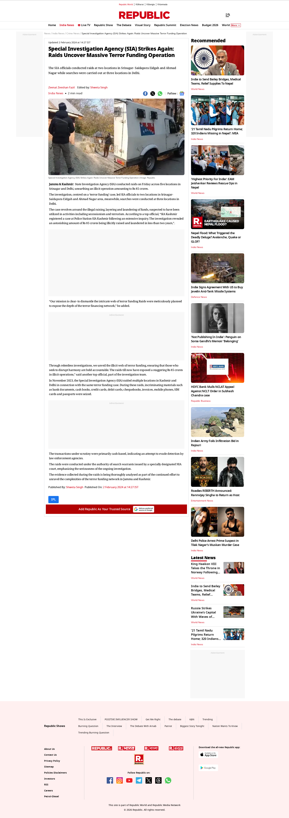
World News (197, 89)
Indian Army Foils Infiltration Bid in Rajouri (215, 443)
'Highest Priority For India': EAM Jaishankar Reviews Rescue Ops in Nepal (214, 183)
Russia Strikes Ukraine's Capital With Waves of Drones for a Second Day (206, 616)
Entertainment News (202, 501)
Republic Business (201, 401)
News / (48, 33)
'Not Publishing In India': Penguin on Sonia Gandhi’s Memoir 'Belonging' (216, 339)
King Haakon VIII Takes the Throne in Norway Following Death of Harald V (205, 570)
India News (55, 93)
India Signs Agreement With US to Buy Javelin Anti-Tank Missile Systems (217, 289)
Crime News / (73, 33)
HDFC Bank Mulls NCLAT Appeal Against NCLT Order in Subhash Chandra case (212, 391)
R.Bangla (151, 4)
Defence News (199, 297)
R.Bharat (140, 4)
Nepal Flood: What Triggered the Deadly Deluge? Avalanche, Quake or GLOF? (216, 237)
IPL (53, 499)
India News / (59, 33)
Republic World (126, 4)
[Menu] (226, 15)
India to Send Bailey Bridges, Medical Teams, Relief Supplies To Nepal (216, 81)
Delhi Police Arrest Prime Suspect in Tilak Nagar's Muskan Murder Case (215, 543)
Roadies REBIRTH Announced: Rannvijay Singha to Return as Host (215, 493)
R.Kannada (162, 4)
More (234, 25)
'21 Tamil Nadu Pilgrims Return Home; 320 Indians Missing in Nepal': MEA (217, 131)
